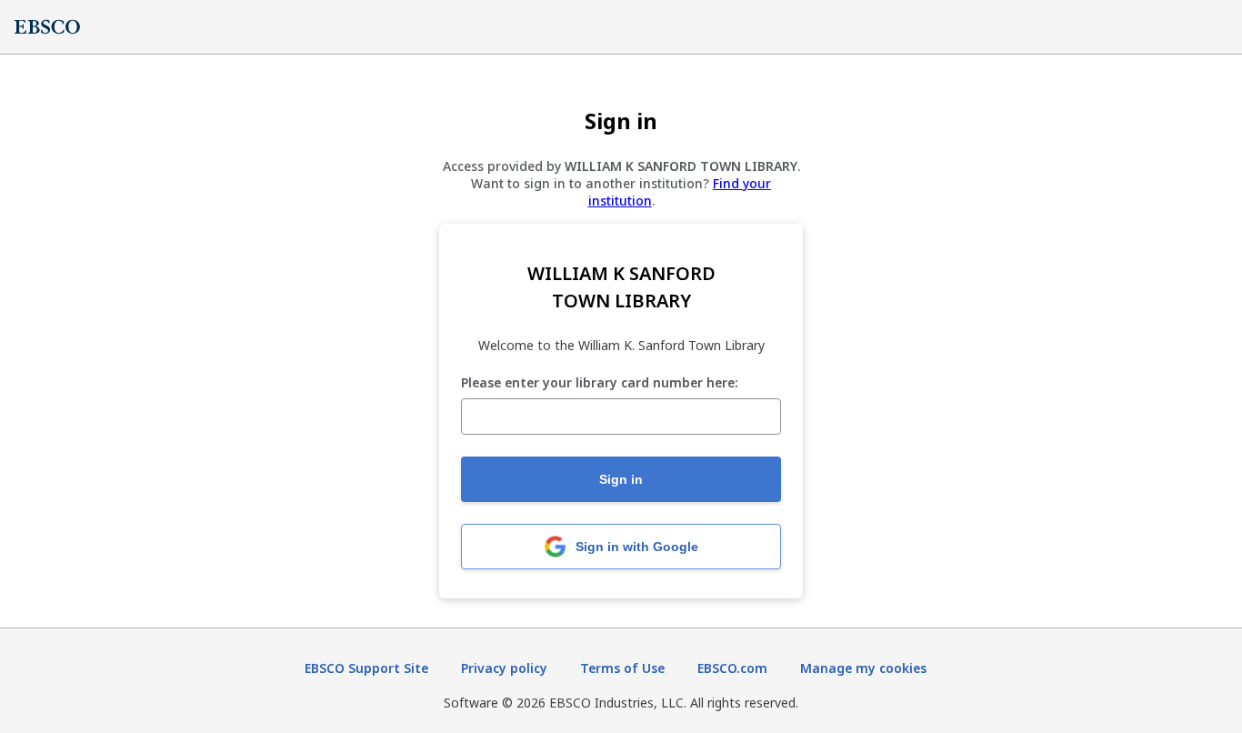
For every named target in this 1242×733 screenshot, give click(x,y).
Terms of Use (622, 668)
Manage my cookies (863, 668)
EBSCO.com (732, 668)
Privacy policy (504, 668)
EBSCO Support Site (366, 668)
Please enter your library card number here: (599, 383)
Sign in (621, 479)
